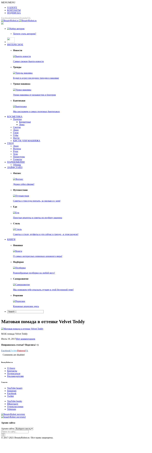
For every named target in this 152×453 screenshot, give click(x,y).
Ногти (16, 138)
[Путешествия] (21, 196)
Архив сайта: (8, 428)
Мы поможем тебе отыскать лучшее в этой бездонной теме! (43, 289)
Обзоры (17, 164)
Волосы (17, 148)
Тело (15, 154)
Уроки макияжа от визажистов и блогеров (34, 95)
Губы (15, 135)
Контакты (12, 371)
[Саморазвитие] (21, 284)
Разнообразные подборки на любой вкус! (34, 273)
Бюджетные (25, 122)
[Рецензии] (19, 301)
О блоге (11, 368)
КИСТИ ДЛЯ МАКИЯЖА (26, 140)
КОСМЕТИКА (14, 116)
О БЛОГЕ (12, 7)
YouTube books (14, 401)
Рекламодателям (15, 376)
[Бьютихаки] (20, 106)
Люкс (22, 124)
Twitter (10, 396)
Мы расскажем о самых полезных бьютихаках (36, 111)
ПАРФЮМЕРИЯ (16, 162)
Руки (15, 151)
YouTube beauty (15, 388)
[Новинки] (17, 251)
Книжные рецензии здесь (26, 306)
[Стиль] (17, 229)
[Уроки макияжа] (22, 89)
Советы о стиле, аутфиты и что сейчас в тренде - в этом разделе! (45, 234)
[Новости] (22, 56)
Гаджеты (17, 159)
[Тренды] (23, 73)
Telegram (11, 409)
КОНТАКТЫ (14, 10)
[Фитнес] (18, 179)
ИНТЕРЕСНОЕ (15, 44)
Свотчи (17, 127)
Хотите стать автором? (24, 33)
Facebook (11, 393)
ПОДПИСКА (14, 13)
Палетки (17, 119)
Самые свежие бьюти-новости (28, 61)
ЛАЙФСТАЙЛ (14, 167)
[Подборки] (19, 268)
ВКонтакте (12, 404)
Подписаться (13, 373)
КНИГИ (11, 239)
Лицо (16, 130)
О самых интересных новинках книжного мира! (37, 256)
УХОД (10, 143)
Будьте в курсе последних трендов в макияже (36, 78)
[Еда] (16, 212)
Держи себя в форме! (23, 184)
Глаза (15, 132)
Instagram (11, 390)
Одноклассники (15, 406)
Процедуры (19, 156)
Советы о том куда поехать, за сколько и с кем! (36, 201)
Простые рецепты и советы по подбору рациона (37, 217)
